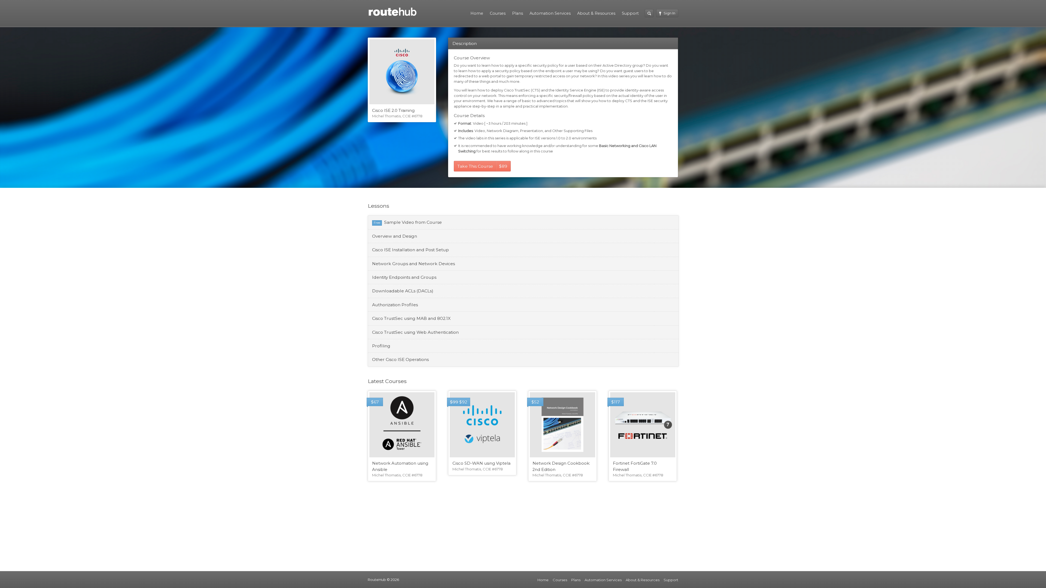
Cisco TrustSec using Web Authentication (415, 332)
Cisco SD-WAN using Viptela (481, 463)
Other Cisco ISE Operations (400, 359)
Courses (498, 13)
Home (476, 13)
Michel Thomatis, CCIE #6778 (397, 116)
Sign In (669, 13)
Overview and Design (394, 236)
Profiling (381, 345)
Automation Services (550, 13)
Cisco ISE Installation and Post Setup (410, 249)
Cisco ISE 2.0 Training (393, 110)
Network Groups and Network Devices (413, 263)
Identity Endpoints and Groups (404, 277)
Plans (517, 13)
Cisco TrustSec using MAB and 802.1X (411, 318)
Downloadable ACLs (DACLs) (402, 290)
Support (630, 13)
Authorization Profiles (395, 304)
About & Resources (596, 13)
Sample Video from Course (413, 222)
